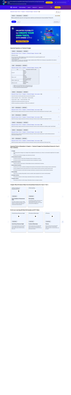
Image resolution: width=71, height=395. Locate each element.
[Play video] (19, 191)
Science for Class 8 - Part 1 (15, 11)
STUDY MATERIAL (22, 7)
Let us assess (37, 94)
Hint (18, 21)
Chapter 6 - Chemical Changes (27, 11)
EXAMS (29, 7)
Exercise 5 (37, 67)
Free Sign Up (57, 7)
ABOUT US (41, 7)
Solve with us (56, 21)
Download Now (49, 2)
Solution (13, 21)
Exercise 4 (36, 11)
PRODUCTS (34, 7)
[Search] (51, 7)
